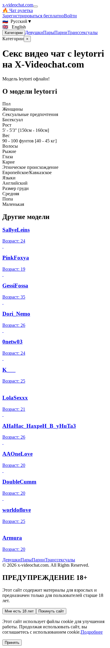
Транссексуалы (82, 32)
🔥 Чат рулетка (17, 10)
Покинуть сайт (51, 611)
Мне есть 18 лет (19, 611)
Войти (70, 15)
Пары (48, 32)
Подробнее (92, 632)
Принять (12, 642)
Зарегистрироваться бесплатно (33, 15)
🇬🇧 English (14, 26)
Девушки (34, 32)
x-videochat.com (17, 4)
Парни (60, 32)
